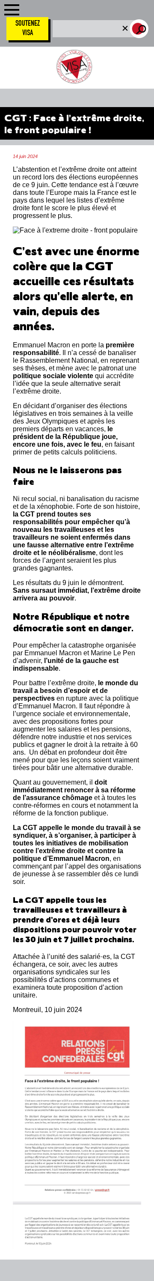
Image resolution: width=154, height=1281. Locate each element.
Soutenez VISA (27, 28)
